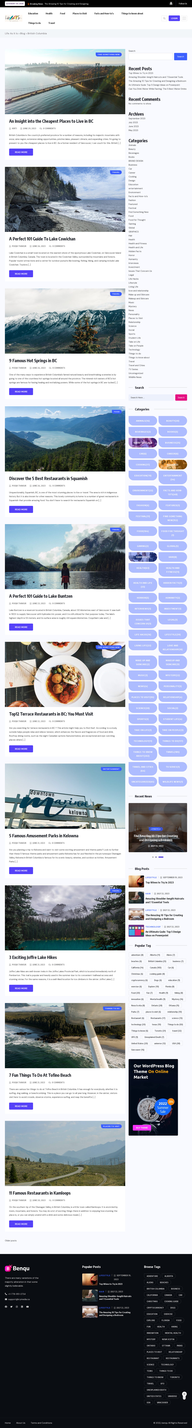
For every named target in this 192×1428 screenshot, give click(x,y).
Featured (133, 204)
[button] (153, 857)
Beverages (134, 153)
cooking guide (157, 974)
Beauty (132, 149)
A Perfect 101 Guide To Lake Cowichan (42, 238)
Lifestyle (133, 282)
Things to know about (132, 13)
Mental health (157, 999)
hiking (179, 993)
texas (156, 1024)
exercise (136, 986)
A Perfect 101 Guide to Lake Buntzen (40, 596)
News (131, 310)
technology (138, 1024)
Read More (21, 152)
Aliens (171, 955)
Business (133, 164)
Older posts (11, 1240)
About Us (20, 1423)
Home (8, 1423)
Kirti (14, 128)
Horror (132, 255)
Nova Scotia (138, 1005)
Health (49, 13)
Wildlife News (135, 377)
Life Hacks (134, 279)
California (137, 967)
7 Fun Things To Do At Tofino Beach (40, 1075)
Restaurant (137, 1018)
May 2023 (133, 130)
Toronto (160, 1030)
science (177, 1018)
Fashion (132, 200)
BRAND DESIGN (136, 161)
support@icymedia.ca (19, 1299)
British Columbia (157, 961)
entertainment (136, 188)
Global (132, 227)
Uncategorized (136, 373)
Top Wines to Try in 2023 (141, 73)
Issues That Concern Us (140, 271)
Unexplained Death (154, 1037)
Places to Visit (80, 13)
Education (33, 13)
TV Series (133, 369)
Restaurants (158, 1018)
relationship (174, 1011)
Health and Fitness (138, 243)
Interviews (134, 263)
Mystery (133, 306)
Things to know (139, 1030)
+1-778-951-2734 (17, 1294)
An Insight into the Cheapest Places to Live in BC (51, 121)
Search (132, 51)
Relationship (134, 322)
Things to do (34, 23)
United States (139, 1043)
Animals (132, 145)
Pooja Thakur (19, 246)
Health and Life (136, 247)
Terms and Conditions (41, 1423)
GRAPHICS (134, 231)
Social (131, 330)
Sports (132, 334)
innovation (137, 999)
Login (174, 18)
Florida (169, 986)
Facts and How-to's (138, 196)
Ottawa (174, 1005)
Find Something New (138, 212)
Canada (155, 967)
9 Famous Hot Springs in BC (33, 360)
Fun (149, 993)
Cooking (132, 176)
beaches (136, 961)
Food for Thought (137, 220)
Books (132, 157)
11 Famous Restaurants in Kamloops (40, 1193)
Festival (132, 208)
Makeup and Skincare (139, 298)
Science (132, 326)
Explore (153, 986)
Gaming (132, 223)
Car (130, 168)
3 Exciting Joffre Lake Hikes (33, 957)
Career (132, 172)
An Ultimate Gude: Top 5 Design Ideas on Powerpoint (154, 85)
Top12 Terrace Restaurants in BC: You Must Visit (51, 714)
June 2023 (134, 126)
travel (176, 1030)
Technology (134, 349)
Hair (130, 235)
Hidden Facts (135, 251)
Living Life (133, 286)
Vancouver (137, 1049)
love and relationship (139, 290)
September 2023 (137, 118)
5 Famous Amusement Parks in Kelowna (43, 835)
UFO (134, 1037)
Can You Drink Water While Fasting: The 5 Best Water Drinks (158, 88)
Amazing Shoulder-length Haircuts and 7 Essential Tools (156, 77)
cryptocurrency (139, 980)
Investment (134, 267)
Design (132, 180)
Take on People (136, 345)
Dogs (158, 980)
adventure (137, 955)
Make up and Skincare (139, 294)
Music (131, 302)
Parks (135, 1011)
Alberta (155, 955)
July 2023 (133, 122)
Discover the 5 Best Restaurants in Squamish (48, 478)
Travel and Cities (137, 365)
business (178, 961)
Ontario (156, 1005)
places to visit (153, 1011)
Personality (134, 314)
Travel (51, 23)
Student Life (135, 337)
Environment (135, 192)
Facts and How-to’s (104, 13)
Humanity (133, 259)
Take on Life (134, 341)
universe (160, 1043)
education (174, 980)
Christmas (137, 974)
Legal (131, 275)
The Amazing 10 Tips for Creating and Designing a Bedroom (157, 81)
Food (62, 13)
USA (176, 1043)
